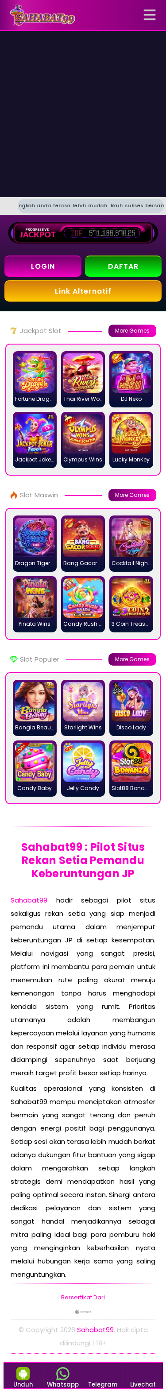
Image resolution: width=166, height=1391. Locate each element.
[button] (151, 15)
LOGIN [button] (43, 266)
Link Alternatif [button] (83, 291)
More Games (132, 330)
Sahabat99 (29, 900)
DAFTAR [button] (123, 266)
